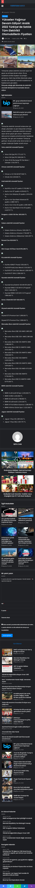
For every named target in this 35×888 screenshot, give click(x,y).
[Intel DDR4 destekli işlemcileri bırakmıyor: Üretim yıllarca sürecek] (26, 552)
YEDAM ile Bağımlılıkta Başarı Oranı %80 (16, 1)
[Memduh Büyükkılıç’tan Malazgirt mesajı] (7, 660)
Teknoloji (12, 12)
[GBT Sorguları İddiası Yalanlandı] (7, 668)
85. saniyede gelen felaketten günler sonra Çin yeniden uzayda (7, 561)
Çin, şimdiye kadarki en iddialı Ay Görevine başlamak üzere (8, 520)
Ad (2, 603)
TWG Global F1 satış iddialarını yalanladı (25, 519)
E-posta (4, 610)
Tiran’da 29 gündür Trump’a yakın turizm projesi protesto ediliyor (23, 755)
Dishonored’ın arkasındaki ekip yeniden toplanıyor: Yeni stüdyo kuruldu (25, 540)
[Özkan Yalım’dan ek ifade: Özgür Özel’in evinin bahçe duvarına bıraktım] (7, 764)
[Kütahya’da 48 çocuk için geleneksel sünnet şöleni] (7, 712)
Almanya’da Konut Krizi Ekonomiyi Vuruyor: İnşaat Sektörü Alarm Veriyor (16, 687)
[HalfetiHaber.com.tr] (17, 6)
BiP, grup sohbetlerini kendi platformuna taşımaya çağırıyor (22, 103)
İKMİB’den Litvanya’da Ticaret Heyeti (21, 797)
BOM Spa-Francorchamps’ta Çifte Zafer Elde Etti (22, 720)
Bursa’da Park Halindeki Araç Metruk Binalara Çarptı (23, 788)
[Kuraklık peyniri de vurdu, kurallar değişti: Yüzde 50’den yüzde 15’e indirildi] (7, 696)
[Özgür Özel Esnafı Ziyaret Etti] (7, 781)
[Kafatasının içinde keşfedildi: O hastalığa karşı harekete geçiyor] (9, 531)
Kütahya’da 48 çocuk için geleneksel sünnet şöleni (22, 710)
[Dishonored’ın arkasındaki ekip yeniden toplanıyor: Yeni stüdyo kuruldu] (26, 531)
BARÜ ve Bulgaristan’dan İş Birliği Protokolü (23, 651)
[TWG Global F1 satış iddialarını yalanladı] (26, 512)
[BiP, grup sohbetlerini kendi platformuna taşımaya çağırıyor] (6, 103)
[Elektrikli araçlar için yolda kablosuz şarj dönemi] (6, 114)
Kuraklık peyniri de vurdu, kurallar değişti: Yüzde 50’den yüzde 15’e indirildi (22, 695)
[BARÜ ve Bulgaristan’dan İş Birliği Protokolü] (7, 652)
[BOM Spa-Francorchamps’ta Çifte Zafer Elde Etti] (7, 720)
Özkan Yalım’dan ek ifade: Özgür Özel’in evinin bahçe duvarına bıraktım (23, 764)
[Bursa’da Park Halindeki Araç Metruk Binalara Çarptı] (7, 789)
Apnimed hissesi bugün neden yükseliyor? (16, 727)
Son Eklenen (17, 643)
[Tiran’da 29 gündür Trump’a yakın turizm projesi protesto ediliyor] (7, 755)
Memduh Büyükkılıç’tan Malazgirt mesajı (21, 659)
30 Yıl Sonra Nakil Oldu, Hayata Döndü (21, 772)
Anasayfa (6, 12)
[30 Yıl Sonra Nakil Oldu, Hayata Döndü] (7, 773)
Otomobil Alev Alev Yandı (10, 732)
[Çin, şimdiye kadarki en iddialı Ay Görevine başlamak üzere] (9, 512)
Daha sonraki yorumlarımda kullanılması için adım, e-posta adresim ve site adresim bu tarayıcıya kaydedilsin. (17, 627)
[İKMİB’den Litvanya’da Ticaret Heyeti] (7, 798)
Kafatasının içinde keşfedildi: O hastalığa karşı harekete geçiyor (7, 540)
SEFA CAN (7, 38)
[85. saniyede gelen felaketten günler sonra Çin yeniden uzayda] (9, 552)
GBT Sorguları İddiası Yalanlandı (21, 667)
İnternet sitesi (5, 617)
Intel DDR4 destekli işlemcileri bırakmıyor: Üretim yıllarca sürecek (25, 561)
